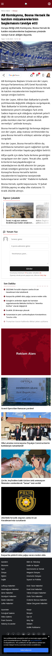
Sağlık (3, 579)
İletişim (29, 613)
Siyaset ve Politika (34, 579)
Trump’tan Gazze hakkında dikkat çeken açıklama (27, 321)
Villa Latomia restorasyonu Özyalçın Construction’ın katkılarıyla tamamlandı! (25, 444)
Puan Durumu (6, 620)
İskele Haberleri (7, 600)
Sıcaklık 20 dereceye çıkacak (17, 310)
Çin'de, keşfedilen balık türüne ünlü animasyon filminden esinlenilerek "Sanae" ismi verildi (23, 482)
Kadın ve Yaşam (33, 565)
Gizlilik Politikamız (33, 627)
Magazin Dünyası (33, 572)
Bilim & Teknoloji (33, 562)
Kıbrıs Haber (5, 11)
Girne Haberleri (7, 593)
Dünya (15, 11)
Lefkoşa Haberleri (8, 586)
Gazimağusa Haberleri (10, 589)
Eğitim (3, 576)
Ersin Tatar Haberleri (35, 586)
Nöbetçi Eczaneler (8, 624)
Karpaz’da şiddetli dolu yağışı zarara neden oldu (26, 296)
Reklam (29, 624)
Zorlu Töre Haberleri (34, 596)
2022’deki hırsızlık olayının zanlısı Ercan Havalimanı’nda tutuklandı (22, 290)
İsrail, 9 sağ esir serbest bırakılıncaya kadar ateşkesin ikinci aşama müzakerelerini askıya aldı (16, 221)
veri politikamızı (36, 640)
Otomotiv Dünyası (34, 576)
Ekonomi (4, 565)
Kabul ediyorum (26, 650)
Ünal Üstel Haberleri (34, 589)
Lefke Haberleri (7, 603)
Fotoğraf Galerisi (8, 613)
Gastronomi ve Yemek (35, 569)
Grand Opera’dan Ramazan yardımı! (17, 408)
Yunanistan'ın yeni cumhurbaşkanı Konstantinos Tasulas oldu (26, 315)
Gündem (4, 562)
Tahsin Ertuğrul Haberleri (36, 593)
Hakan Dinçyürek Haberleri (37, 603)
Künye (29, 609)
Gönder (29, 269)
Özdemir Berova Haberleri (37, 600)
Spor (3, 569)
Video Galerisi (6, 617)
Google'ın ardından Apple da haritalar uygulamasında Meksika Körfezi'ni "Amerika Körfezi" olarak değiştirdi (24, 303)
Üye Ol (29, 617)
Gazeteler (5, 609)
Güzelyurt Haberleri (8, 596)
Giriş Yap (43, 275)
